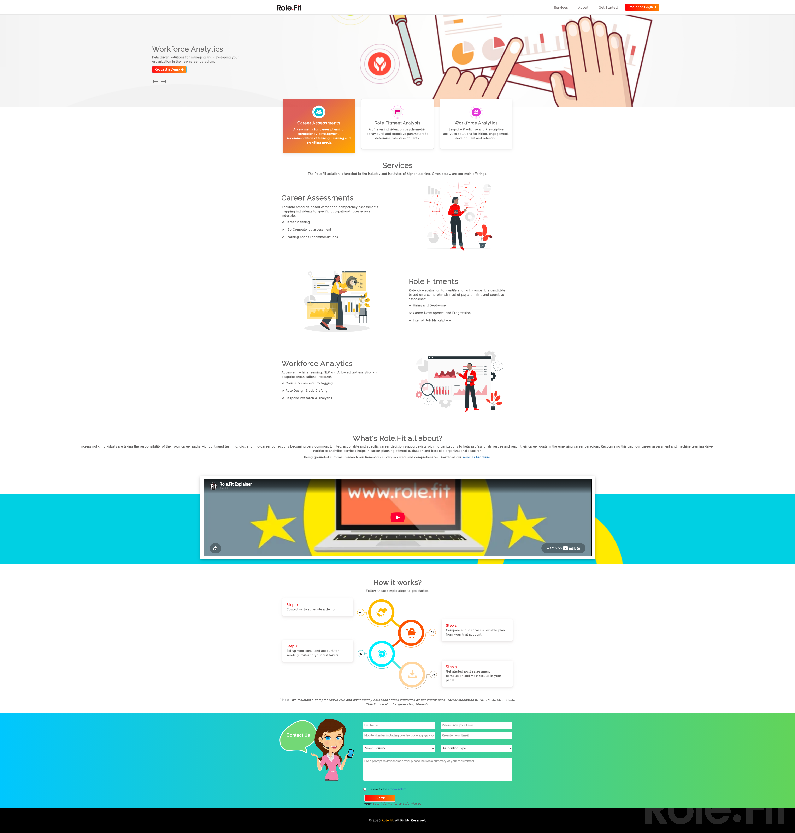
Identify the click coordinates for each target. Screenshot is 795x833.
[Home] (288, 6)
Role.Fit (387, 820)
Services (561, 8)
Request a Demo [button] (168, 69)
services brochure (476, 457)
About (583, 8)
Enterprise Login (640, 7)
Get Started (608, 8)
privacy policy (397, 789)
